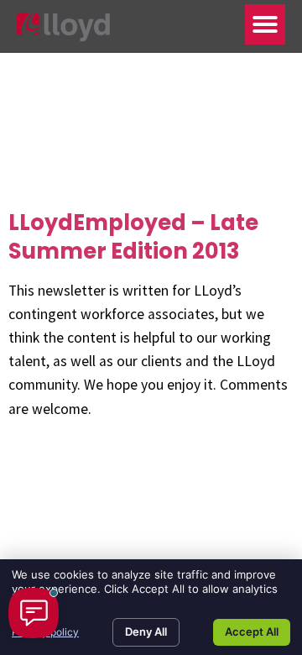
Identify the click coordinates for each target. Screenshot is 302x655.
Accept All (252, 631)
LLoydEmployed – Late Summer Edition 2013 (133, 236)
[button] (265, 24)
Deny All (146, 631)
